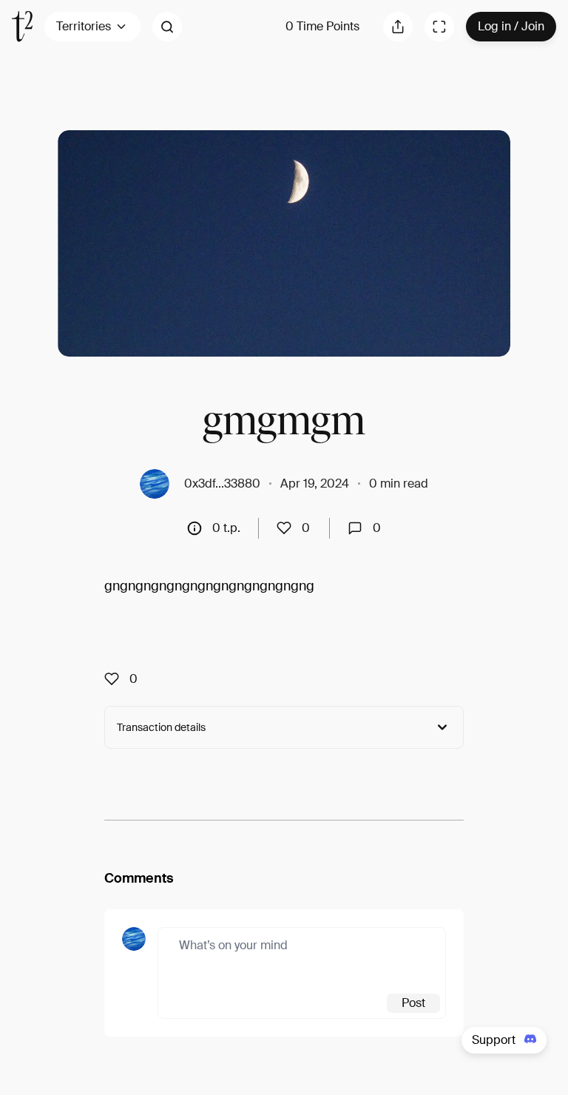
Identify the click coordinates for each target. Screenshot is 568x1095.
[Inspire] (288, 528)
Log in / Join (511, 26)
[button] (167, 26)
